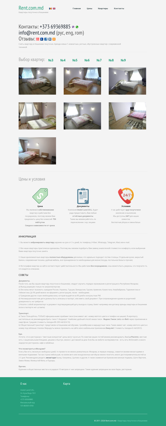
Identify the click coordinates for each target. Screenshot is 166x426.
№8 (111, 60)
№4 (62, 60)
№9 (123, 60)
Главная (77, 8)
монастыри (51, 358)
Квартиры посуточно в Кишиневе (132, 421)
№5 (74, 60)
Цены (89, 8)
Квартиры (103, 8)
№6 (87, 60)
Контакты (119, 8)
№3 (50, 60)
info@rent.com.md (37, 32)
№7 (99, 60)
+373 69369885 (55, 26)
